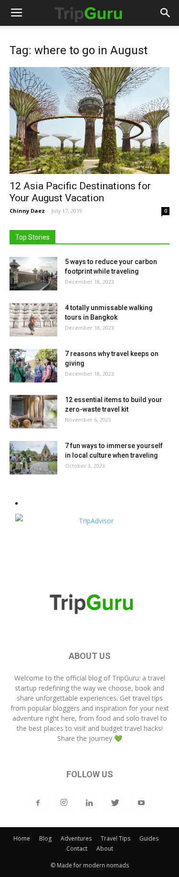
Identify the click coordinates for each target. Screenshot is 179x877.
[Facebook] (38, 803)
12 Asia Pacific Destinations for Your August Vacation (80, 192)
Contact (76, 848)
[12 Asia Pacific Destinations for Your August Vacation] (89, 120)
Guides (148, 838)
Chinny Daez (27, 210)
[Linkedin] (89, 803)
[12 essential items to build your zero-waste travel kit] (33, 411)
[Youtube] (141, 803)
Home (21, 838)
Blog (45, 838)
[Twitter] (115, 803)
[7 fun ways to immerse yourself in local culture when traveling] (33, 457)
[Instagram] (64, 803)
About (104, 848)
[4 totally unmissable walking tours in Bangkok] (33, 319)
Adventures (76, 838)
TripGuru (125, 677)
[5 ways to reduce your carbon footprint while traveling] (33, 273)
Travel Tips (115, 838)
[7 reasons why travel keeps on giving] (33, 365)
